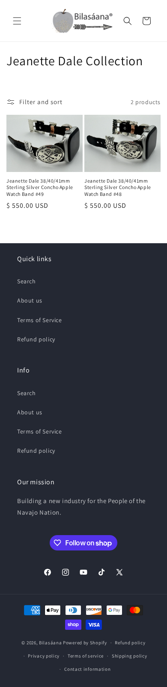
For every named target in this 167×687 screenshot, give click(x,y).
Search (26, 281)
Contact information (87, 669)
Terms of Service (39, 320)
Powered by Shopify (85, 643)
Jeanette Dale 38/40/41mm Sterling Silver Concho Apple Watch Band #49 (39, 187)
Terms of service (86, 656)
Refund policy (36, 339)
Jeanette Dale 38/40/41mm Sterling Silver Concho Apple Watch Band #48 (117, 187)
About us (29, 300)
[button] (17, 21)
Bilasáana (50, 643)
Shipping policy (129, 656)
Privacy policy (44, 656)
